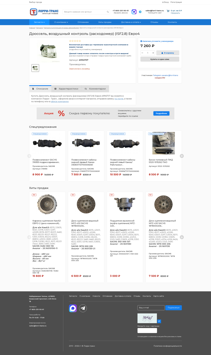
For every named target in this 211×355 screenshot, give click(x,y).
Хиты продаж (104, 22)
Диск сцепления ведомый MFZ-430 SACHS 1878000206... (162, 223)
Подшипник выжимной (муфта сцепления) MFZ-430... (122, 223)
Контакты (172, 22)
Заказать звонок (121, 13)
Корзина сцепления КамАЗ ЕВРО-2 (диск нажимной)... (46, 222)
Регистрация (176, 2)
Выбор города (35, 2)
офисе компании (60, 101)
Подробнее (161, 113)
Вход (166, 2)
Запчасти (38, 22)
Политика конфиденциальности (168, 346)
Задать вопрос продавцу (79, 69)
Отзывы (154, 22)
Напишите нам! (154, 13)
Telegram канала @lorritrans (165, 75)
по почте (118, 99)
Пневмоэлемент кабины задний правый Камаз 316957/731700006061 (84, 162)
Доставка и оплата (130, 22)
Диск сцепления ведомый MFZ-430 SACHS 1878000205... (84, 223)
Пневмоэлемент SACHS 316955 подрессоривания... (46, 161)
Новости (96, 296)
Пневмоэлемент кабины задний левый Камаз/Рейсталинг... (122, 162)
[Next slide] (182, 156)
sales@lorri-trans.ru (37, 326)
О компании (60, 22)
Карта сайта (158, 296)
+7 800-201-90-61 (36, 309)
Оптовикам (83, 22)
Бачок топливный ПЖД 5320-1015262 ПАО (161, 161)
